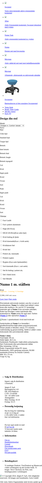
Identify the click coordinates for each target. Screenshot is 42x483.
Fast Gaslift (7, 220)
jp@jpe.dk (10, 427)
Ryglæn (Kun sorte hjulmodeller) (15, 262)
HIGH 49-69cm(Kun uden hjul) (14, 233)
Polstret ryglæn (8, 258)
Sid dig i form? (10, 112)
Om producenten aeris (13, 448)
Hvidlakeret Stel (9, 245)
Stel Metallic (7, 279)
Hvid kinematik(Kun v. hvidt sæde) (16, 241)
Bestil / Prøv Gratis (12, 109)
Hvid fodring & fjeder (11, 237)
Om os (7, 440)
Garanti (7, 444)
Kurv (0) (8, 114)
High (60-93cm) (9, 229)
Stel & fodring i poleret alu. (13, 270)
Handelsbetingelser (12, 442)
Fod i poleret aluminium (11, 225)
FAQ (6, 450)
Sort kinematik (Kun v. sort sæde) (15, 266)
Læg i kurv (4, 299)
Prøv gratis (13, 299)
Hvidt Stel (6, 250)
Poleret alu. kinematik (11, 254)
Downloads (9, 446)
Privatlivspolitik (10, 453)
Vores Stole (9, 107)
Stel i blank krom (9, 275)
